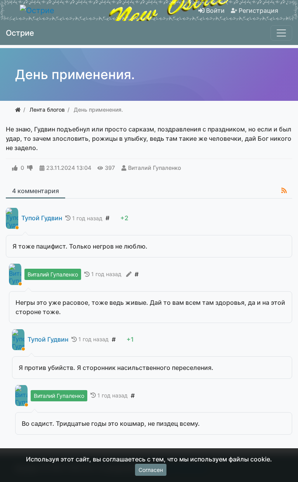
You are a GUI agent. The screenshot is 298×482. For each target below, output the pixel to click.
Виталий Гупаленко (154, 167)
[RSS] (284, 190)
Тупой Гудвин (41, 218)
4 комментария (35, 191)
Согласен (151, 469)
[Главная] (18, 109)
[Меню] (281, 33)
